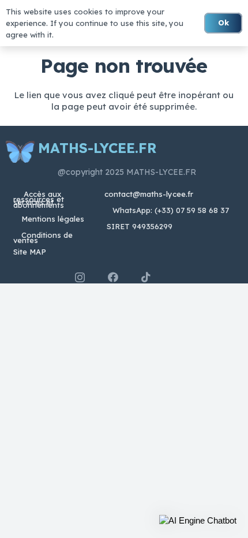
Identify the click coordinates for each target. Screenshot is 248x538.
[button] (197, 520)
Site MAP (29, 251)
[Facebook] (113, 277)
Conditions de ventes (43, 237)
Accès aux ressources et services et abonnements (38, 199)
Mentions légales (52, 218)
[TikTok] (146, 277)
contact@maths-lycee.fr (147, 194)
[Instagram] (80, 277)
